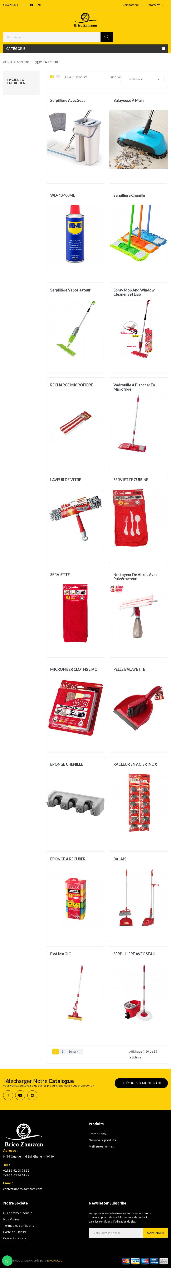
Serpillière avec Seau (68, 100)
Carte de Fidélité (15, 1232)
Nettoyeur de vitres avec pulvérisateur (135, 576)
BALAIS (119, 859)
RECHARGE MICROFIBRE (71, 385)
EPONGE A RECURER (68, 859)
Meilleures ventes (101, 1146)
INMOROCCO (55, 1260)
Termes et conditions (18, 1226)
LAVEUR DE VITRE (65, 480)
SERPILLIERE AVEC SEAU (134, 954)
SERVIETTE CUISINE (130, 480)
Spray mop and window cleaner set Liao (134, 292)
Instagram (39, 5)
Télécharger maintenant (141, 1083)
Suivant (75, 1051)
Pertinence (144, 79)
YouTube (31, 5)
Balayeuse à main (128, 100)
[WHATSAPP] (7, 1260)
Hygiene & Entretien (16, 81)
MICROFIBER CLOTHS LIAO (74, 669)
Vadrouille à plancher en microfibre (134, 387)
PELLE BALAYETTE (129, 669)
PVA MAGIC (60, 954)
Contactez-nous (14, 1238)
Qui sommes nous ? (17, 1213)
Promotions (97, 1134)
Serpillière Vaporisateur (70, 290)
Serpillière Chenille (129, 195)
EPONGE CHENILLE (66, 764)
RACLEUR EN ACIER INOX (135, 764)
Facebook (24, 5)
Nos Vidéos (11, 1219)
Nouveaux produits (102, 1140)
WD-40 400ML (62, 195)
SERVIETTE (60, 574)
